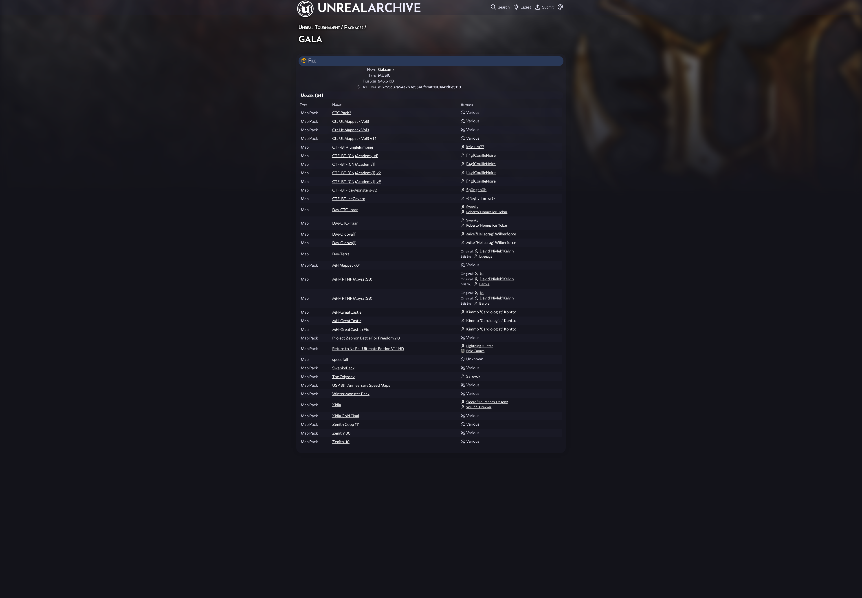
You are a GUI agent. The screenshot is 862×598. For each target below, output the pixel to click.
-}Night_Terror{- (480, 198)
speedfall (340, 359)
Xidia (336, 404)
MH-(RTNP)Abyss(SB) (352, 279)
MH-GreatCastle (346, 312)
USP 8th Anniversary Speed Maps (361, 385)
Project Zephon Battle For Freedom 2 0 (366, 338)
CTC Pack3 (341, 112)
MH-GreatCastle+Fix (350, 329)
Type (372, 75)
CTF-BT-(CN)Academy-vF (355, 155)
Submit (548, 7)
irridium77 (475, 146)
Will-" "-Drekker (478, 407)
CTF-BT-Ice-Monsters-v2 (354, 190)
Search (504, 7)
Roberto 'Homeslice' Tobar (486, 212)
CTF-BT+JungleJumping (352, 147)
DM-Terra (341, 254)
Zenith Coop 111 (345, 424)
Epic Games (475, 351)
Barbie (484, 284)
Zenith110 (341, 441)
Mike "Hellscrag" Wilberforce (491, 234)
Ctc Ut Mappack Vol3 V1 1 (354, 138)
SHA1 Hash (366, 87)
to (482, 273)
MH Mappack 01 (346, 265)
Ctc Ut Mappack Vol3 (350, 121)
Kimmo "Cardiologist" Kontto (491, 312)
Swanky (472, 207)
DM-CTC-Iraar (345, 209)
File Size (369, 81)
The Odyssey (343, 376)
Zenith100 (341, 433)
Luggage (485, 256)
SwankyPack (343, 368)
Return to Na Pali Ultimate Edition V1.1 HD (368, 348)
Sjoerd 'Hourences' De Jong (487, 402)
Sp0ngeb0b (476, 189)
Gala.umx (386, 69)
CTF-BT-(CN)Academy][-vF (356, 181)
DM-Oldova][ (344, 234)
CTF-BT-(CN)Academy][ (353, 164)
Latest (526, 7)
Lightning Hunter (479, 346)
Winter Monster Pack (350, 393)
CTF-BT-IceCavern (348, 198)
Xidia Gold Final (345, 415)
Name (371, 69)
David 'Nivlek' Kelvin (497, 251)
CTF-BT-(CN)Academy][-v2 (356, 172)
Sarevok (473, 376)
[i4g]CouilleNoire (481, 155)
